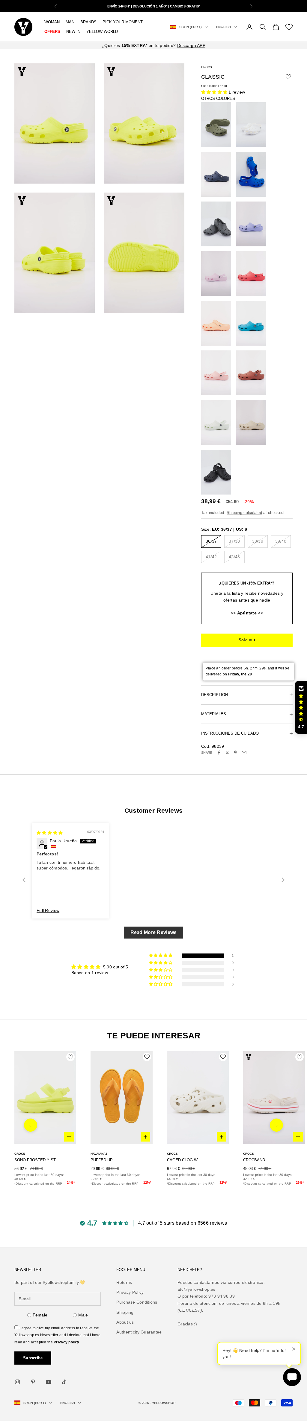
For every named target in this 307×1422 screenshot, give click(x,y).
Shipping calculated (244, 512)
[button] (215, 92)
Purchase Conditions (136, 1302)
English (223, 27)
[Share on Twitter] (227, 752)
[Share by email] (244, 752)
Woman (52, 22)
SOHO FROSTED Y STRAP (37, 1160)
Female (40, 1315)
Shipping (124, 1312)
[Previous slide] (24, 880)
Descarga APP (191, 45)
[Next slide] (283, 880)
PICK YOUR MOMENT (123, 22)
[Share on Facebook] (218, 752)
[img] (50, 832)
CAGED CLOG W (182, 1160)
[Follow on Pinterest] (33, 1382)
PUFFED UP (102, 1160)
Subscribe (33, 1358)
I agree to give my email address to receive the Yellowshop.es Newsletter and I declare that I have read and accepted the (57, 1335)
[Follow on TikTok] (64, 1382)
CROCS (206, 67)
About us (125, 1322)
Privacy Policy (130, 1292)
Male (83, 1315)
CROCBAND (254, 1160)
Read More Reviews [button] (153, 932)
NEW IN (73, 31)
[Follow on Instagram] (17, 1382)
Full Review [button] (48, 910)
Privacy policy (66, 1342)
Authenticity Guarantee (139, 1332)
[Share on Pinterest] (235, 752)
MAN (70, 22)
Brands (88, 22)
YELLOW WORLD (102, 31)
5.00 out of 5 (115, 967)
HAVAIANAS (99, 1153)
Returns (124, 1282)
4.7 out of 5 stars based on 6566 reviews (182, 1223)
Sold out (247, 640)
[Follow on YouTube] (49, 1382)
